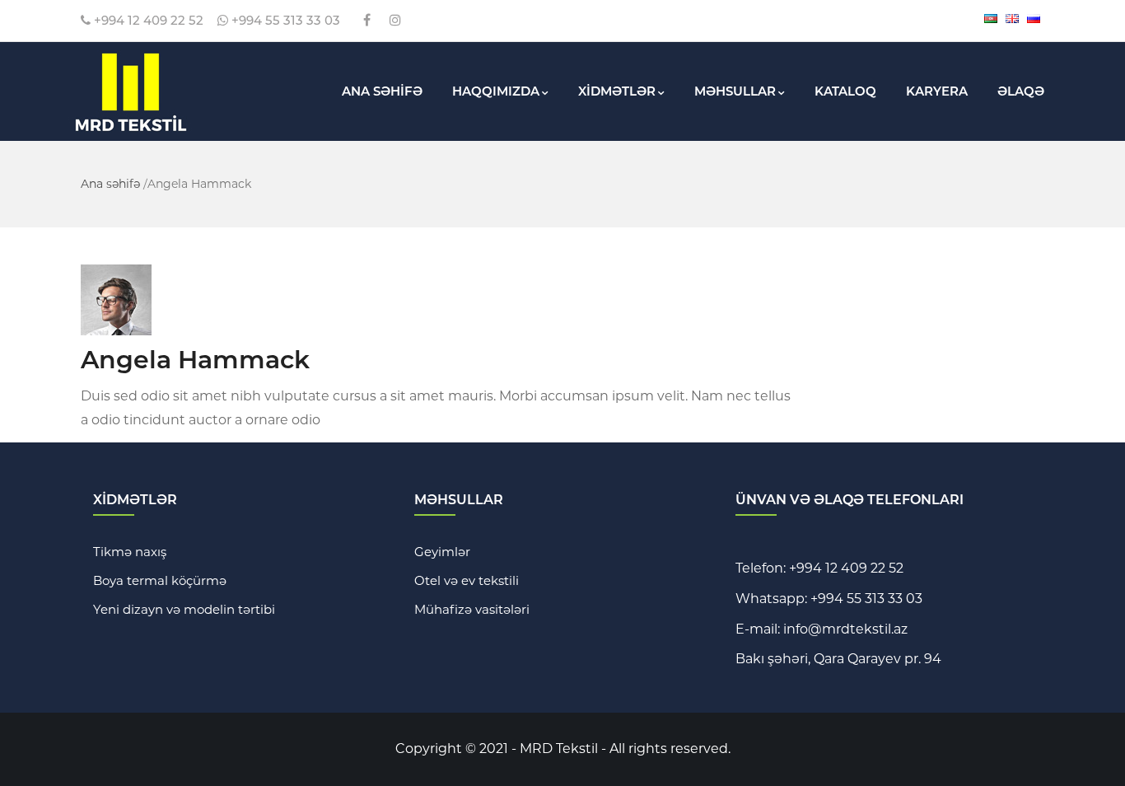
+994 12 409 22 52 (147, 20)
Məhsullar (735, 91)
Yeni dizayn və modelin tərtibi (184, 609)
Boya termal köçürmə (159, 580)
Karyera (937, 91)
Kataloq (845, 91)
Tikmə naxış (129, 551)
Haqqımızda (495, 91)
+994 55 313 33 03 (284, 20)
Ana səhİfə (382, 91)
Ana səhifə (110, 183)
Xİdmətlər (617, 91)
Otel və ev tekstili (466, 580)
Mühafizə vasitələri (472, 609)
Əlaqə (1020, 91)
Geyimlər (442, 551)
